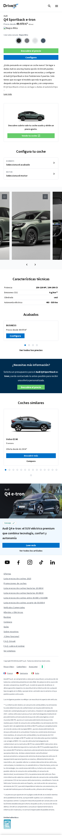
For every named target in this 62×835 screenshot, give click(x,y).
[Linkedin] (53, 562)
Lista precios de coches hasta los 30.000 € (23, 593)
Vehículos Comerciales (14, 607)
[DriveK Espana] (11, 6)
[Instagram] (31, 562)
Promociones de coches (15, 583)
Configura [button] (31, 57)
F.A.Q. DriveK (9, 641)
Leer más (8, 94)
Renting (7, 617)
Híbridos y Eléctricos (13, 612)
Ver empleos (10, 650)
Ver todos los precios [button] (31, 350)
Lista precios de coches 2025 (17, 578)
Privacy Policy (9, 666)
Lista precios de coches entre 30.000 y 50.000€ (26, 597)
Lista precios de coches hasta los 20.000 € (23, 588)
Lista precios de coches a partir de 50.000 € (24, 602)
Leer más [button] (31, 545)
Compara (8, 622)
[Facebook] (19, 562)
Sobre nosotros (11, 631)
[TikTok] (42, 562)
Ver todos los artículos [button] (31, 550)
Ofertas (7, 573)
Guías (6, 626)
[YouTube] (8, 562)
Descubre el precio (31, 50)
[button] (31, 135)
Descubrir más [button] (31, 455)
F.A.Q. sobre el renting (14, 646)
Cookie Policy (21, 666)
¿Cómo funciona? (11, 636)
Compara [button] (31, 461)
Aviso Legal (33, 666)
